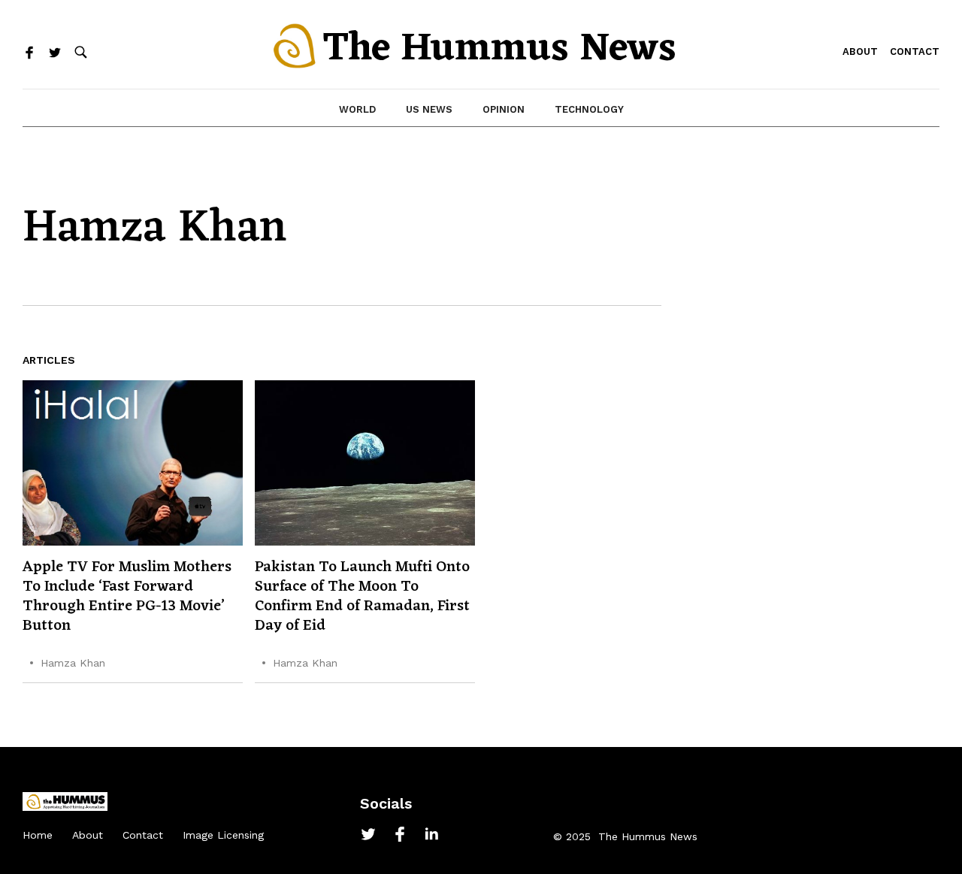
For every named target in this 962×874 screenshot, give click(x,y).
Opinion (504, 109)
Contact (914, 51)
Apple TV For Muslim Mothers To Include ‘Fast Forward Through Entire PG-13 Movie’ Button (127, 597)
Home (38, 835)
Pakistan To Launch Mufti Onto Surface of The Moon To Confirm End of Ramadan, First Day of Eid (362, 597)
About (860, 51)
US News (429, 109)
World (357, 109)
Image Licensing (223, 835)
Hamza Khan (73, 663)
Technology (589, 109)
